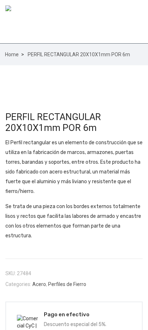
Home (12, 54)
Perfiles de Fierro (67, 284)
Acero (39, 284)
